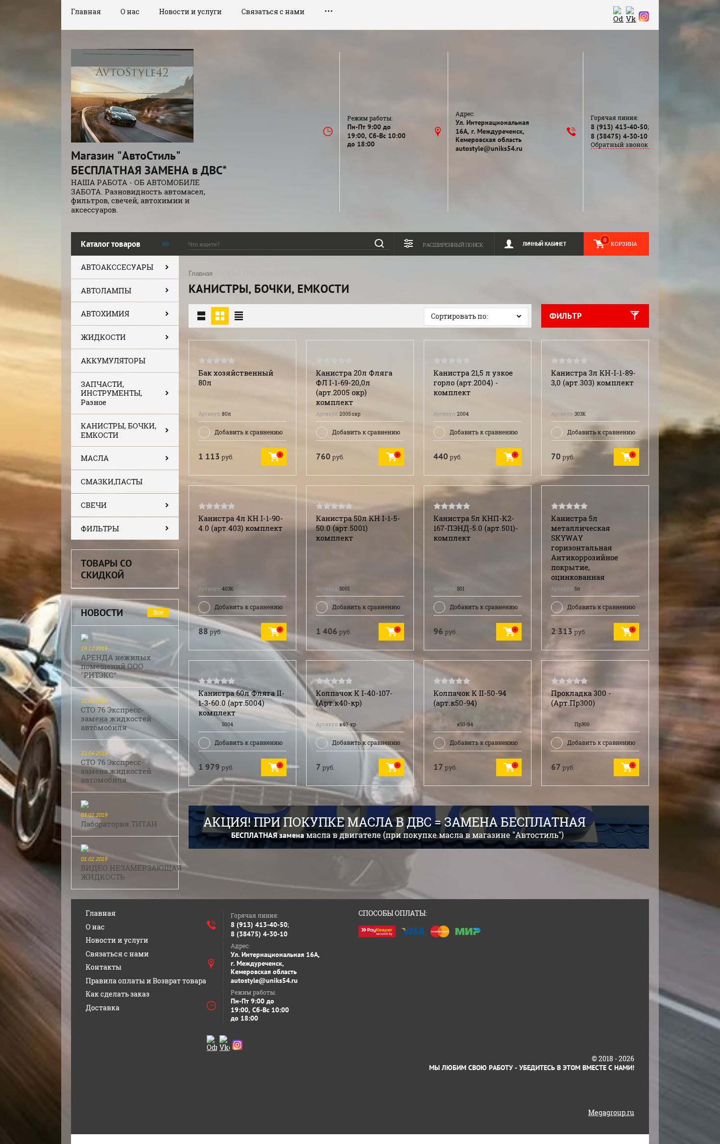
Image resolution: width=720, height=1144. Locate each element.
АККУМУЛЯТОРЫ (113, 360)
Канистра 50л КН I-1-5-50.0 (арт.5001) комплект (358, 528)
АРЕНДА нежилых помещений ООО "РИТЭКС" (116, 666)
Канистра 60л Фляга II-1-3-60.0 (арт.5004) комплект (241, 702)
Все (158, 612)
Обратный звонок (619, 145)
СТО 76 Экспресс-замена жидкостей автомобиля (116, 718)
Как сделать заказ (117, 994)
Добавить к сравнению (249, 432)
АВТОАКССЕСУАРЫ (117, 267)
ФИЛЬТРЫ (100, 528)
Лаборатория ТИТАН (119, 824)
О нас (130, 11)
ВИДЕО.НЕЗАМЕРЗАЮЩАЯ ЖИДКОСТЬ (131, 872)
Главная (86, 11)
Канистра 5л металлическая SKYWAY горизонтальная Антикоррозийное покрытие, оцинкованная (584, 547)
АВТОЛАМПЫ (106, 290)
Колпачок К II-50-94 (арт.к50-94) (469, 698)
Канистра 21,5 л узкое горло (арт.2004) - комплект (473, 382)
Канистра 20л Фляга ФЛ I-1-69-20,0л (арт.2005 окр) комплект (354, 387)
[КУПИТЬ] (274, 457)
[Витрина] (220, 316)
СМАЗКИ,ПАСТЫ (112, 481)
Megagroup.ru (611, 1112)
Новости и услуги (190, 11)
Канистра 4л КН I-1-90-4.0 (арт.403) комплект (240, 523)
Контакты (103, 967)
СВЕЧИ (94, 505)
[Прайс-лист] (238, 316)
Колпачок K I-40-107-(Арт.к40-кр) (354, 698)
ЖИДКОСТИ (103, 337)
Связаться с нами (273, 11)
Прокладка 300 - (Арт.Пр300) (581, 698)
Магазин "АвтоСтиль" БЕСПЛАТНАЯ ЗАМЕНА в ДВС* (149, 163)
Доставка (103, 1007)
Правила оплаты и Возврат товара (146, 980)
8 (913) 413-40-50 (619, 126)
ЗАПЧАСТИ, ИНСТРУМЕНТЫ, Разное (111, 393)
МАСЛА (95, 458)
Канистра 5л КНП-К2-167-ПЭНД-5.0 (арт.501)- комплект (475, 528)
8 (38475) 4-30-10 (619, 136)
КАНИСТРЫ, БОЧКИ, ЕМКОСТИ (118, 430)
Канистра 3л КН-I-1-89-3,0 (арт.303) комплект (593, 377)
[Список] (201, 316)
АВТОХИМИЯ (105, 313)
